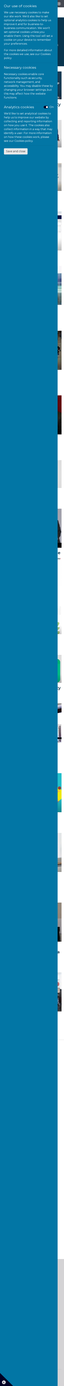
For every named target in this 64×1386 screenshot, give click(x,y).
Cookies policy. (23, 140)
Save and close (15, 151)
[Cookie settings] (6, 1379)
